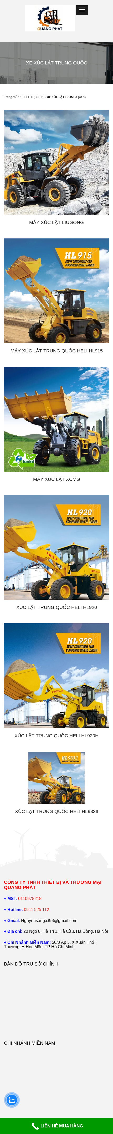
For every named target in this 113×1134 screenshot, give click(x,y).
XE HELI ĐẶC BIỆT (32, 97)
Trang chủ (10, 97)
